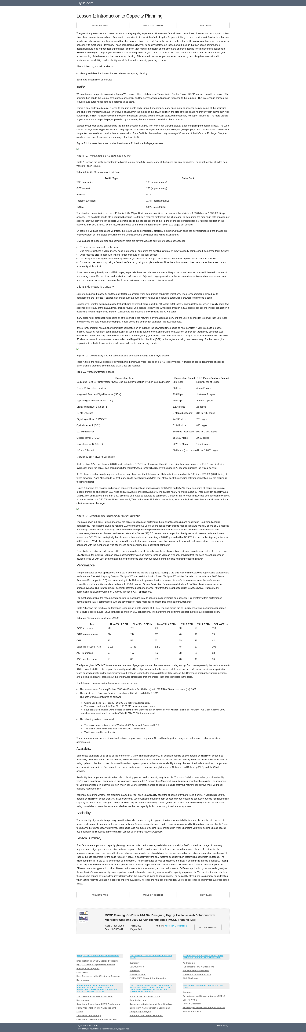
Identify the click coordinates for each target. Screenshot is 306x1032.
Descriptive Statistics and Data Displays (151, 1004)
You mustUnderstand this (196, 971)
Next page (206, 25)
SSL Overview (137, 967)
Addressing (189, 963)
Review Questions (192, 1004)
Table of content (153, 25)
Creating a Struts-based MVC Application (98, 1004)
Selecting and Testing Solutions (146, 1015)
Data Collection (138, 1000)
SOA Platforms (190, 978)
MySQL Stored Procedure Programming (98, 956)
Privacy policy (222, 1026)
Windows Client (138, 974)
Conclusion (82, 972)
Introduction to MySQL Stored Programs (97, 961)
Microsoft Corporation (176, 926)
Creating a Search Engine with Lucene (96, 1019)
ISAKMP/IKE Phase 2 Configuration (148, 978)
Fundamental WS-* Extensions (198, 967)
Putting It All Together (87, 968)
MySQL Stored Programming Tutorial (95, 965)
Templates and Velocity (88, 1015)
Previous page (100, 25)
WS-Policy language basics (197, 974)
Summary (135, 963)
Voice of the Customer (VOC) (145, 996)
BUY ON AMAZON (208, 927)
